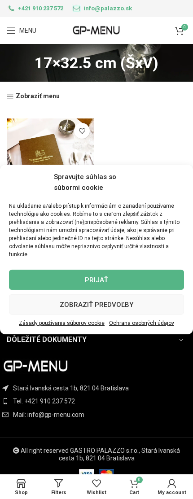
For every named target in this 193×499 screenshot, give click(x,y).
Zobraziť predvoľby (96, 304)
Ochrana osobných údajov (141, 323)
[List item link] (96, 401)
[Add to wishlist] (82, 131)
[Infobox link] (35, 8)
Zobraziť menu (38, 96)
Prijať (96, 280)
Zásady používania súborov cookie (62, 323)
